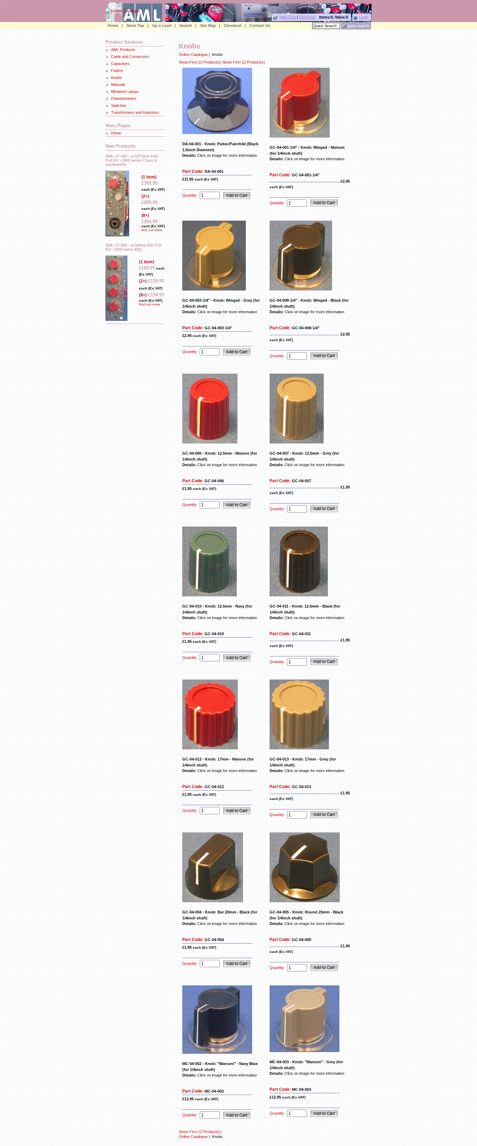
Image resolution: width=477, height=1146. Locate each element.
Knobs (116, 77)
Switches (118, 105)
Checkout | (235, 25)
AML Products (123, 49)
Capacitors (120, 63)
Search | (187, 25)
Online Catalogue (193, 54)
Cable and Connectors (130, 56)
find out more (152, 230)
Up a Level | (164, 25)
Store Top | (137, 25)
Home (116, 133)
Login (363, 17)
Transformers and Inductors (135, 112)
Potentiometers (124, 98)
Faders (117, 70)
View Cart (287, 17)
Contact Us (260, 25)
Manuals (118, 84)
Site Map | (210, 25)
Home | (115, 25)
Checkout (307, 17)
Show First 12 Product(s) (200, 62)
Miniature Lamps (125, 91)
